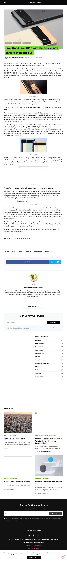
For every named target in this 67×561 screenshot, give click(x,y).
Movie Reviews (39, 360)
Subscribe (53, 322)
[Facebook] (29, 535)
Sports (37, 366)
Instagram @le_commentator (13, 231)
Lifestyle (37, 356)
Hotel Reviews (39, 350)
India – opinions (39, 353)
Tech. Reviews (17, 42)
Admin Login (29, 539)
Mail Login (37, 539)
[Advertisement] (18, 346)
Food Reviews (39, 346)
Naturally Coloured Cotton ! (15, 439)
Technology (26, 42)
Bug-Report (54, 539)
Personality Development (42, 363)
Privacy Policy (19, 539)
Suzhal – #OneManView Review (17, 482)
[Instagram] (33, 535)
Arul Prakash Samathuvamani (20, 238)
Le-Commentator (33, 2)
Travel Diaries (39, 376)
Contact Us (45, 539)
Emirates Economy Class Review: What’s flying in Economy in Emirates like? (49, 441)
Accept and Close (34, 557)
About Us (10, 539)
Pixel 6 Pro (28, 251)
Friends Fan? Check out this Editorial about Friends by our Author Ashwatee (29, 188)
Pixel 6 (20, 251)
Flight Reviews (39, 343)
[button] (5, 3)
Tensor (47, 251)
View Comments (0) (33, 306)
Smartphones (38, 251)
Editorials (8, 42)
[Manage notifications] (63, 557)
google (7, 251)
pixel (13, 251)
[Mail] (37, 535)
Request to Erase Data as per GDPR (33, 542)
